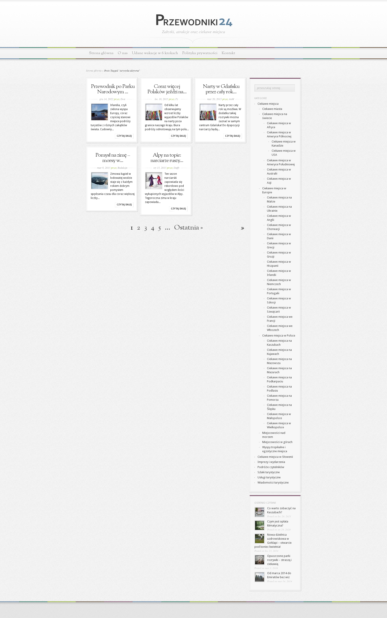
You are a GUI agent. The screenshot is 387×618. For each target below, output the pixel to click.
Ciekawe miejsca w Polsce (278, 335)
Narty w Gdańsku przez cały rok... (221, 89)
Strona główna (101, 53)
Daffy (176, 167)
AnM (231, 99)
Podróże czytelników (271, 467)
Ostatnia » (188, 227)
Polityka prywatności (199, 53)
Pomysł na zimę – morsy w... (112, 157)
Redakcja (122, 167)
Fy (176, 99)
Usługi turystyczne (269, 477)
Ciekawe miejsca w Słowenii (275, 456)
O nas (123, 53)
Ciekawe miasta (272, 109)
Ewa (122, 99)
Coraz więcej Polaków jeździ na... (167, 89)
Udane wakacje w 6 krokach (155, 53)
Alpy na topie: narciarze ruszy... (166, 157)
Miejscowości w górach (277, 442)
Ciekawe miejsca (268, 103)
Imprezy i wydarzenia (271, 462)
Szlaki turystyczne (269, 472)
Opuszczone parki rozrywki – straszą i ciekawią (279, 560)
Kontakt (228, 53)
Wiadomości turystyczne (273, 482)
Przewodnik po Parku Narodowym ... (113, 89)
